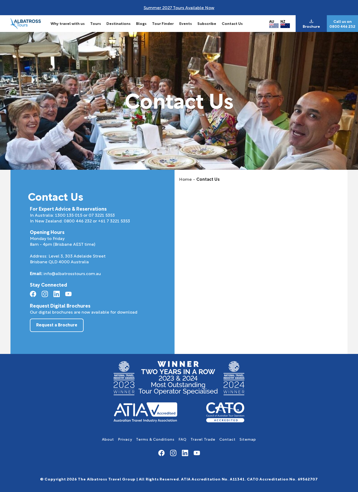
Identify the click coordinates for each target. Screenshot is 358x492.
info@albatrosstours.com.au (72, 273)
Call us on (342, 21)
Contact (227, 439)
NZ (282, 21)
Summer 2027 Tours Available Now (179, 7)
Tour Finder (163, 23)
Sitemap (248, 439)
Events (185, 23)
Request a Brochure (56, 324)
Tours (95, 23)
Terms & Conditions (155, 439)
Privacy (125, 439)
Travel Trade (203, 439)
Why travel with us (68, 23)
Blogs (141, 23)
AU (271, 21)
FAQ (182, 439)
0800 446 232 (342, 26)
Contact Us (232, 23)
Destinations (118, 23)
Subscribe (206, 23)
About (108, 439)
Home (185, 179)
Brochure (311, 26)
